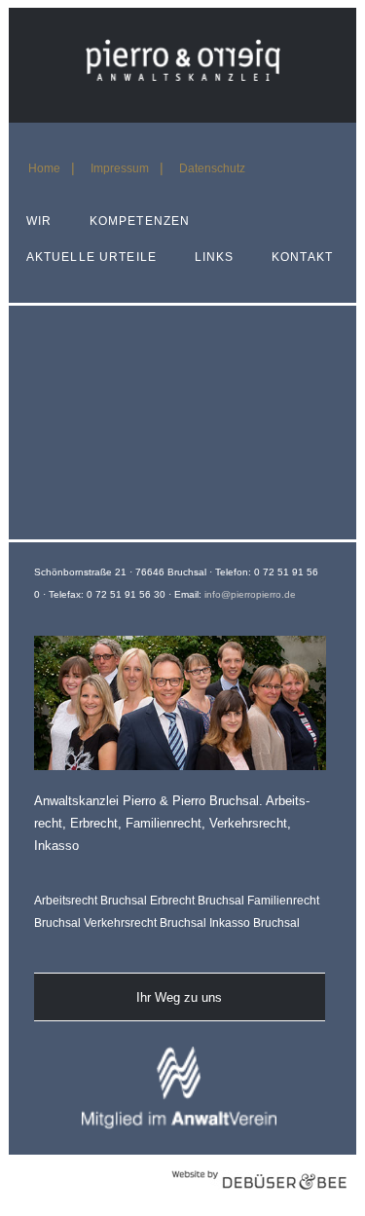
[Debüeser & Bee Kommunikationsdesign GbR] (259, 1200)
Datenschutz (212, 168)
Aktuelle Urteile (91, 257)
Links (215, 257)
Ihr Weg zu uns (179, 997)
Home (44, 168)
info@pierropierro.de (250, 594)
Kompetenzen (140, 221)
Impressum (120, 168)
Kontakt (302, 257)
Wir (39, 221)
